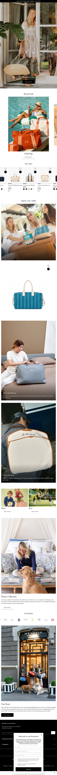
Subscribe (28, 769)
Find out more (7, 607)
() (55, 5)
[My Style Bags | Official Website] (28, 5)
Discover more (28, 157)
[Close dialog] (41, 734)
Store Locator (7, 715)
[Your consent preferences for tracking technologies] (54, 772)
